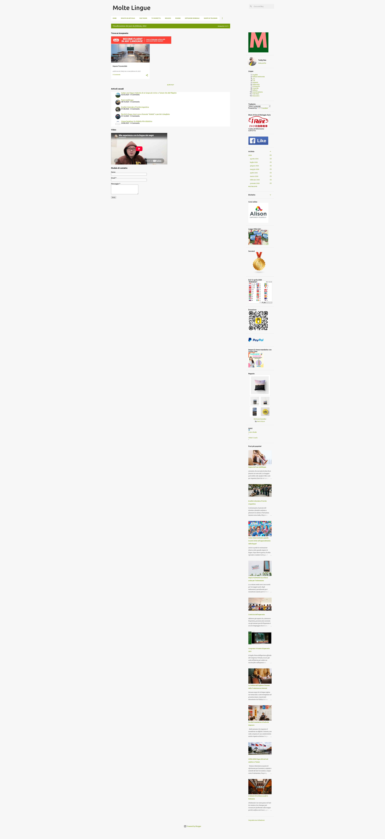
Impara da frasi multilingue (257, 467)
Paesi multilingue (127, 100)
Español (255, 82)
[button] (147, 75)
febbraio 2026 (255, 180)
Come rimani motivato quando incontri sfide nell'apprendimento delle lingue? (259, 541)
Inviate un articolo (128, 18)
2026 (250, 155)
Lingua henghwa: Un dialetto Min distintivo (136, 121)
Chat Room (143, 18)
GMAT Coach (252, 438)
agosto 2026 (254, 159)
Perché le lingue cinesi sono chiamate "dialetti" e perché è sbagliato (145, 114)
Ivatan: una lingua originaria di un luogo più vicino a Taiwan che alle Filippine (148, 93)
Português (256, 86)
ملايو (253, 78)
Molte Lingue (132, 7)
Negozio (168, 18)
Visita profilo (262, 63)
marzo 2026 (254, 176)
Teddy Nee (262, 60)
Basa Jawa (255, 96)
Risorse (178, 18)
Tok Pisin (255, 94)
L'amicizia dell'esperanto (256, 614)
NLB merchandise (260, 419)
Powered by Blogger (193, 826)
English (255, 75)
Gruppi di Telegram (210, 18)
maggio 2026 (254, 169)
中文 (253, 80)
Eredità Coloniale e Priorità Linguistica (135, 107)
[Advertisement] (238, 60)
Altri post (170, 84)
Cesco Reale (252, 432)
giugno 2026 (254, 166)
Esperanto (256, 84)
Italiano (255, 90)
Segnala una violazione (256, 820)
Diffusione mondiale (192, 18)
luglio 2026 (254, 162)
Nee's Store (261, 421)
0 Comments (116, 74)
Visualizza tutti (223, 26)
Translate (264, 108)
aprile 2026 (254, 173)
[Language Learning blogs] (259, 273)
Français (255, 88)
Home (115, 18)
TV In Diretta (156, 18)
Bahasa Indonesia (258, 77)
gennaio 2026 (255, 183)
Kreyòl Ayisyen (257, 92)
